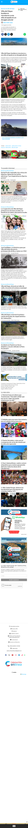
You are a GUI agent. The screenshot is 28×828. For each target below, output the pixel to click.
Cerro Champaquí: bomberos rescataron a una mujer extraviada (13, 138)
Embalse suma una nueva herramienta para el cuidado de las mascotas (14, 420)
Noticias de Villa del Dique (7, 8)
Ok (14, 826)
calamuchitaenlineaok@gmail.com (14, 650)
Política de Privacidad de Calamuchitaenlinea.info (14, 636)
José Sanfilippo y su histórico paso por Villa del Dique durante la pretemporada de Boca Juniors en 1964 (13, 249)
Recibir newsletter (14, 580)
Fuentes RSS (15, 628)
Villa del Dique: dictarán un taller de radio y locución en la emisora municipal (14, 287)
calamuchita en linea (16, 145)
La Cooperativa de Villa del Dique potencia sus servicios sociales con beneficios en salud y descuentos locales (14, 210)
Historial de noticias (14, 626)
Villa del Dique (15, 147)
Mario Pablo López (8, 22)
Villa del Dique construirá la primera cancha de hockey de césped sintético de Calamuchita (13, 316)
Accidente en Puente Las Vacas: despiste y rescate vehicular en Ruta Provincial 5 (12, 346)
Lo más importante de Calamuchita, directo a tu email (13, 566)
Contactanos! (14, 639)
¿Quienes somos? (15, 633)
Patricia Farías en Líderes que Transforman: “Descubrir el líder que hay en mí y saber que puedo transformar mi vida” (12, 397)
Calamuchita (8, 145)
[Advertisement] (14, 605)
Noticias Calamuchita (6, 147)
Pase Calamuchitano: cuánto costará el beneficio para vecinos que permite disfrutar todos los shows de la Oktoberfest (13, 465)
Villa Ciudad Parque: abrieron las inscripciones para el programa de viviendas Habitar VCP (12, 489)
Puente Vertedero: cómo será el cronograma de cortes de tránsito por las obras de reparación (13, 442)
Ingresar (15, 631)
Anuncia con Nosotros (15, 642)
